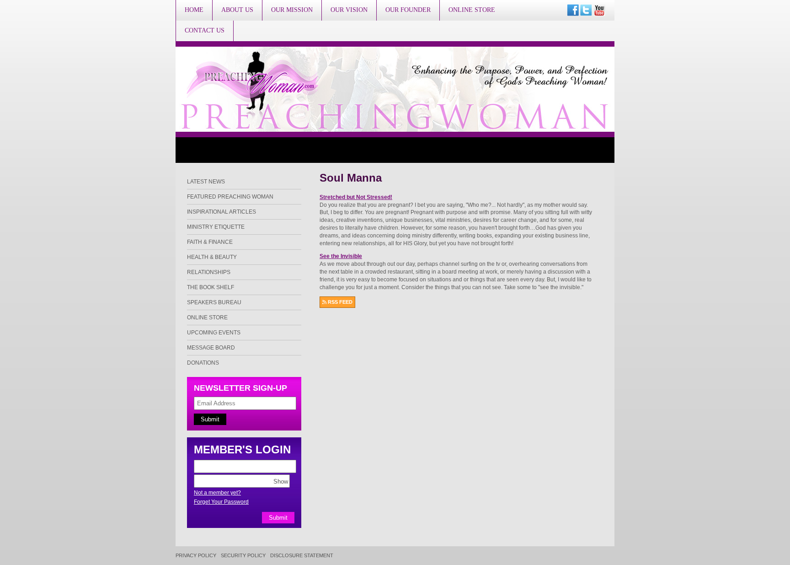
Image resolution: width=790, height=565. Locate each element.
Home (194, 9)
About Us (237, 9)
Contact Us (204, 30)
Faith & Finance (210, 242)
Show (280, 481)
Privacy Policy (196, 555)
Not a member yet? (217, 493)
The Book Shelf (210, 287)
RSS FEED (339, 302)
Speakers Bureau (214, 302)
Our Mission (292, 9)
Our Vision (349, 9)
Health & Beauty (212, 257)
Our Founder (408, 9)
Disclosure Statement (301, 555)
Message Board (211, 347)
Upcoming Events (213, 332)
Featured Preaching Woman (230, 197)
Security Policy (243, 555)
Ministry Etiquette (216, 227)
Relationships (208, 272)
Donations (203, 363)
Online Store (471, 9)
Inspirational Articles (221, 212)
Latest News (206, 181)
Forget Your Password (221, 502)
